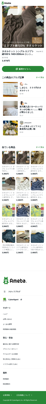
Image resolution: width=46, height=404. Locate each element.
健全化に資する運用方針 (11, 344)
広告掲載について (23, 395)
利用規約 (6, 379)
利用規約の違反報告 (9, 329)
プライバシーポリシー (10, 349)
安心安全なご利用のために (12, 359)
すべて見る (40, 77)
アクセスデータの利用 (10, 354)
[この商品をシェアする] (42, 11)
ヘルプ (5, 314)
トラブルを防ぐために (10, 364)
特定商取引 (6, 384)
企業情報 (6, 395)
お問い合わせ (7, 319)
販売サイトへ (25, 69)
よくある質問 (7, 324)
